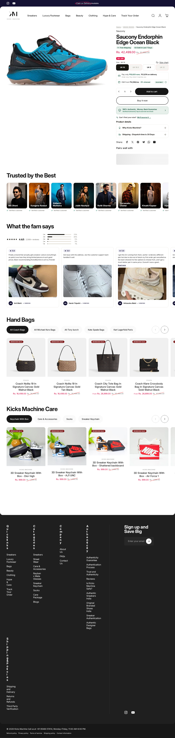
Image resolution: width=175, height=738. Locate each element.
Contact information (64, 733)
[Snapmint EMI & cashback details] (166, 82)
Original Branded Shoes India (90, 607)
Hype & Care (9, 582)
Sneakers (11, 554)
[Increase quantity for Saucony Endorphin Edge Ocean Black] (130, 91)
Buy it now (142, 100)
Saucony (120, 31)
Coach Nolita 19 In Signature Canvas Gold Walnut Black (26, 386)
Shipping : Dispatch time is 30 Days (138, 134)
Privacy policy (23, 733)
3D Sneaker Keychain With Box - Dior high (26, 474)
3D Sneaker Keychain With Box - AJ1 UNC (67, 474)
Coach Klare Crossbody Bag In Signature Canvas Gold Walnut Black (149, 386)
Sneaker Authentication (93, 617)
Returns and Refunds (11, 699)
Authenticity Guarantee (92, 559)
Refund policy (12, 733)
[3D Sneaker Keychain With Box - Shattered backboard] (108, 441)
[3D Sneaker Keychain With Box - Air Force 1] (149, 446)
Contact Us (64, 562)
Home (118, 27)
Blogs (36, 601)
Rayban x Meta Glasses (37, 576)
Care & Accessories (39, 567)
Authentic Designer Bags (91, 625)
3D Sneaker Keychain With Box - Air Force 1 (149, 474)
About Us (63, 550)
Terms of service (36, 733)
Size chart (163, 62)
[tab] (17, 330)
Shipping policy (49, 733)
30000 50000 (128, 27)
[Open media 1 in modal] (57, 61)
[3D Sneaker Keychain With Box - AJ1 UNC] (67, 446)
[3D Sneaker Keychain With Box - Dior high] (26, 446)
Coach (26, 380)
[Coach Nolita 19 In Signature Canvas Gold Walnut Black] (26, 357)
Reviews (90, 578)
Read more (122, 265)
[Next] (164, 330)
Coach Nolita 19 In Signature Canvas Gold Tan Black (67, 386)
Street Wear (36, 560)
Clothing (11, 575)
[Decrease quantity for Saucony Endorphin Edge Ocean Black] (119, 91)
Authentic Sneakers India (91, 596)
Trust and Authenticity (92, 573)
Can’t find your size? (135, 117)
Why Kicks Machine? (131, 128)
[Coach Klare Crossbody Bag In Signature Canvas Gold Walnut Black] (149, 357)
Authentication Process (93, 566)
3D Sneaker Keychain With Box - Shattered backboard (108, 464)
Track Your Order (9, 592)
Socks (36, 590)
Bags (9, 566)
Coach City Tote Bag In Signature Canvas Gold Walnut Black (108, 386)
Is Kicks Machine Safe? (90, 586)
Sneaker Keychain (38, 584)
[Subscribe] (148, 541)
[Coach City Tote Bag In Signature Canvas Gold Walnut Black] (108, 357)
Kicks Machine (26, 469)
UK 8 (149, 67)
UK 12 (162, 67)
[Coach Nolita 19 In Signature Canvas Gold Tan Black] (67, 357)
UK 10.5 (136, 67)
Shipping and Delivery (11, 689)
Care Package (37, 596)
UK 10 (122, 67)
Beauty (10, 570)
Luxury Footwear (11, 560)
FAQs (62, 556)
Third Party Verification (12, 707)
